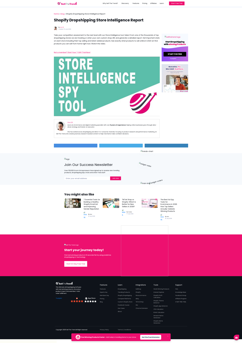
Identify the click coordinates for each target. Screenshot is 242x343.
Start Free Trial (176, 3)
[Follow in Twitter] (121, 145)
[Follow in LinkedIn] (166, 145)
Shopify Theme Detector (159, 302)
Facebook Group (180, 295)
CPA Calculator (158, 309)
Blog (101, 302)
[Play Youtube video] (107, 86)
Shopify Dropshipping (125, 295)
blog (62, 14)
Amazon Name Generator (158, 317)
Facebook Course (123, 305)
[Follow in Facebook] (75, 145)
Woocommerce (141, 295)
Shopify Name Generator (158, 322)
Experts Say (103, 292)
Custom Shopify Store (125, 302)
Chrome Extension (142, 308)
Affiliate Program (181, 299)
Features (103, 289)
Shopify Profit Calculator (158, 296)
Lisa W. (62, 27)
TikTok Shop (139, 302)
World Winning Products (161, 289)
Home (56, 14)
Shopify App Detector (161, 306)
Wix (137, 305)
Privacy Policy (104, 330)
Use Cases (121, 308)
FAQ (176, 289)
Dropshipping (122, 289)
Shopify (138, 292)
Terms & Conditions (124, 330)
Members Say (104, 295)
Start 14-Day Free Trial (75, 264)
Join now (115, 178)
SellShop (138, 289)
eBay (137, 299)
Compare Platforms (124, 299)
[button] (110, 3)
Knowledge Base (180, 292)
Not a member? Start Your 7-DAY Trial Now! (72, 52)
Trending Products (124, 292)
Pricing (102, 299)
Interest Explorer (159, 292)
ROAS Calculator (159, 312)
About (120, 311)
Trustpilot (59, 298)
